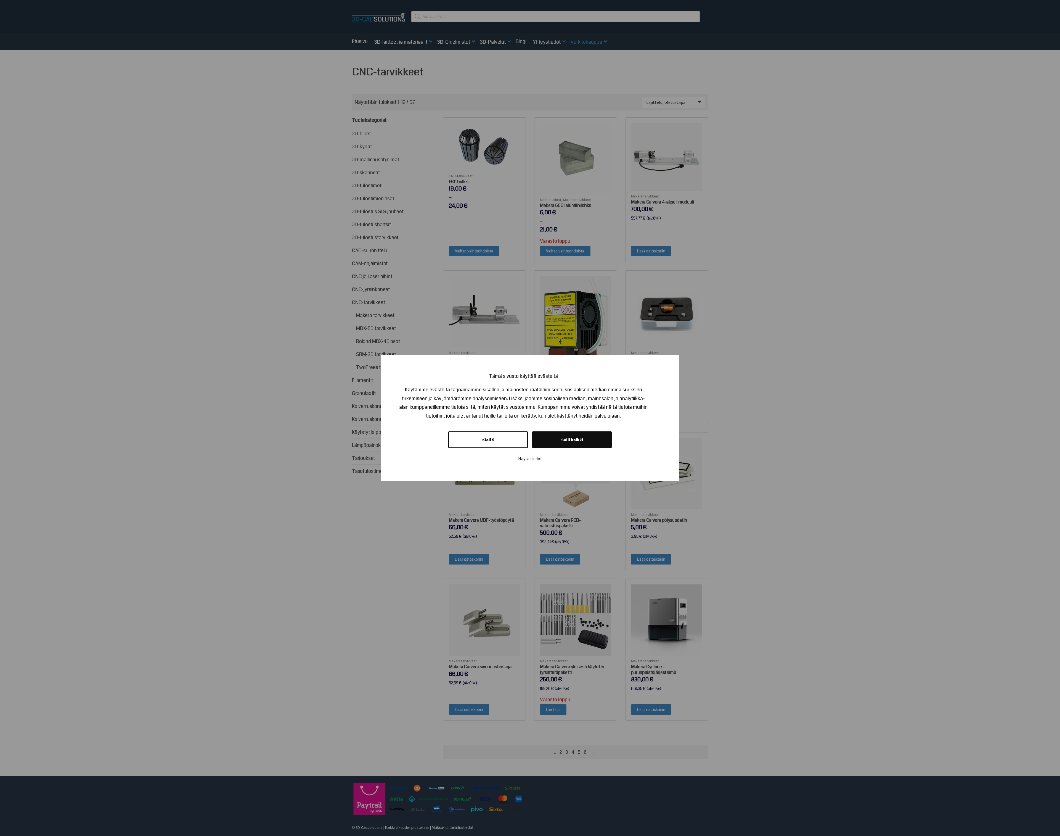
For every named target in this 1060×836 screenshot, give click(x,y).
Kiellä (488, 439)
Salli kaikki (572, 439)
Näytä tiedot (530, 458)
